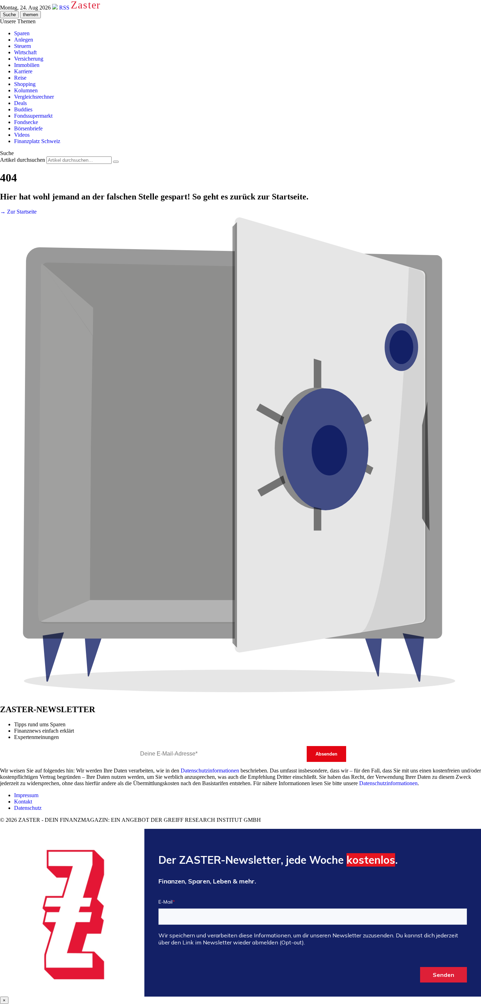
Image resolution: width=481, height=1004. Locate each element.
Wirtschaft (25, 52)
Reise (20, 78)
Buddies (23, 109)
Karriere (23, 71)
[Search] (116, 162)
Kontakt (23, 802)
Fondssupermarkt (33, 116)
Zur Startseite (18, 212)
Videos (22, 135)
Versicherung (28, 59)
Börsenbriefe (28, 128)
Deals (20, 103)
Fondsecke (26, 122)
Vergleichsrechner (34, 97)
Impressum (26, 795)
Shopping (25, 84)
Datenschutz (28, 808)
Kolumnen (26, 90)
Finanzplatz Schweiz (37, 141)
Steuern (22, 46)
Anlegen (23, 40)
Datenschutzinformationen (210, 771)
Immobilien (26, 65)
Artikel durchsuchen (22, 160)
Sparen (22, 33)
